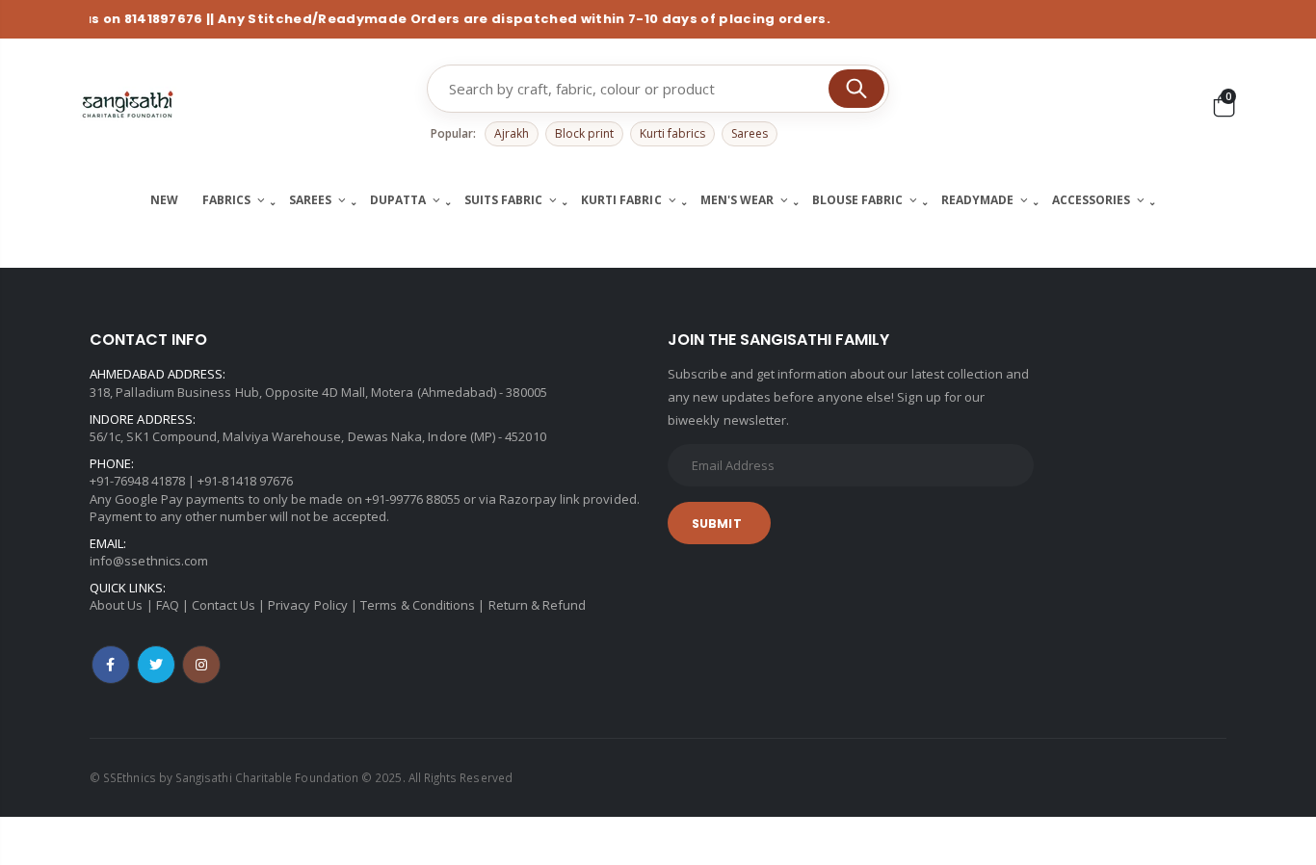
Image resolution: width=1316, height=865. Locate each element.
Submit (717, 523)
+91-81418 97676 (245, 480)
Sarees (749, 133)
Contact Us (223, 605)
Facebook (111, 664)
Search (856, 88)
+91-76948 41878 (137, 480)
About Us (117, 605)
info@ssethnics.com (149, 560)
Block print (584, 133)
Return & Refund (537, 605)
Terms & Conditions (417, 605)
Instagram (201, 664)
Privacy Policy (308, 605)
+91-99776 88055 (413, 499)
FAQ (167, 605)
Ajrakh (511, 133)
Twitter (156, 664)
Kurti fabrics (672, 133)
